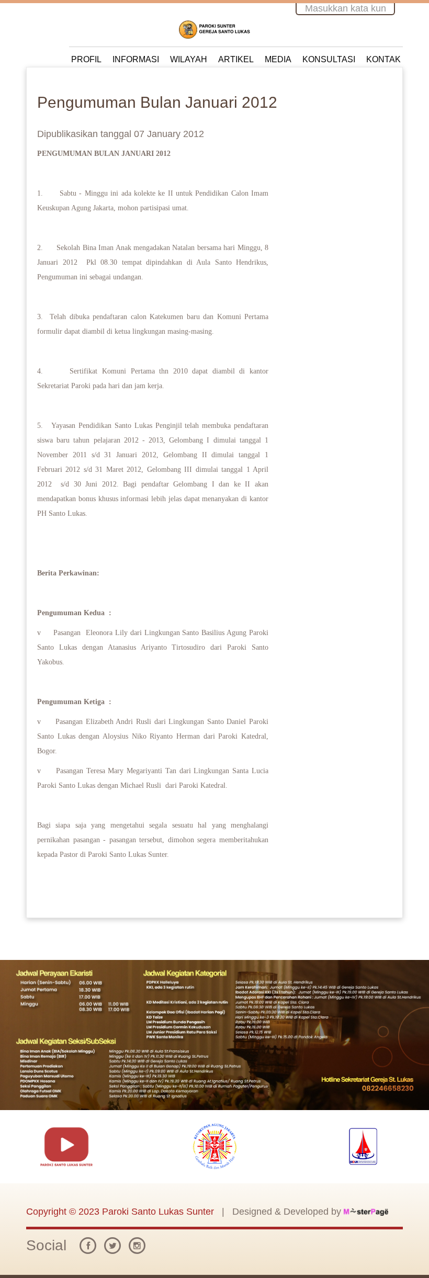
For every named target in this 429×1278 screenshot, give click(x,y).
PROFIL (86, 59)
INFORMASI (135, 59)
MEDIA (278, 59)
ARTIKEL (236, 59)
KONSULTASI (328, 59)
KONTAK (383, 59)
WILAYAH (188, 59)
